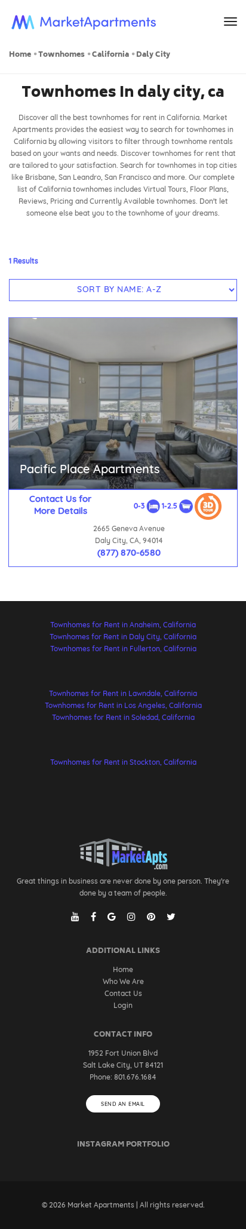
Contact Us (123, 993)
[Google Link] (111, 916)
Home (20, 55)
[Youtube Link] (75, 916)
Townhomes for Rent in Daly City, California (123, 636)
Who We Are (123, 981)
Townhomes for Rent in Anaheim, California (123, 624)
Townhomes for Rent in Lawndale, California (123, 693)
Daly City (153, 55)
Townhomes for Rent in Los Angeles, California (123, 705)
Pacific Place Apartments (90, 469)
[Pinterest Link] (151, 916)
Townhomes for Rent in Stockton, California (123, 762)
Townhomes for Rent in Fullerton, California (123, 648)
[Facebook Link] (93, 916)
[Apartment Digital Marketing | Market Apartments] (84, 22)
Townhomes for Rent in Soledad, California (123, 717)
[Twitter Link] (171, 916)
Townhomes (61, 55)
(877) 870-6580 (129, 552)
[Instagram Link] (131, 916)
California (110, 55)
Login (123, 1005)
